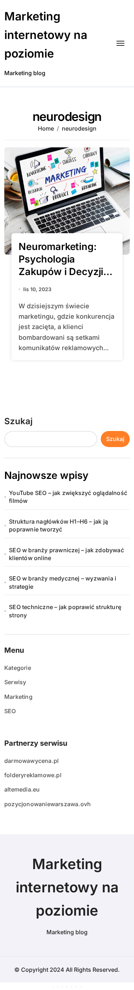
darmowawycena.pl (31, 760)
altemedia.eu (22, 789)
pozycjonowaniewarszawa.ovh (47, 804)
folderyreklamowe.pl (32, 775)
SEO (10, 711)
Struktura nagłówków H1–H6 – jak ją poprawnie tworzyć (58, 525)
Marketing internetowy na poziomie (45, 34)
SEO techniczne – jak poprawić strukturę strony (65, 610)
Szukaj (18, 421)
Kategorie (17, 667)
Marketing (18, 696)
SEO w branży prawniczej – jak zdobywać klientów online (66, 554)
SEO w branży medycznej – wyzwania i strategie (62, 582)
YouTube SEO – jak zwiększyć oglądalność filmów (68, 496)
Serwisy (15, 682)
